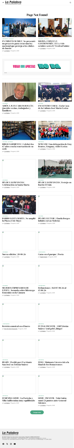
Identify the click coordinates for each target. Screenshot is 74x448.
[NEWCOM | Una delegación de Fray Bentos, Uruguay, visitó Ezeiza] (55, 130)
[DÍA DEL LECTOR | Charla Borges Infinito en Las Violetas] (55, 204)
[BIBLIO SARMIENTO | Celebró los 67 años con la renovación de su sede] (19, 130)
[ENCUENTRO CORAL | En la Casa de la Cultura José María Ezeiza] (55, 92)
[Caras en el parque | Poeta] (55, 240)
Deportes (5, 38)
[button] (3, 2)
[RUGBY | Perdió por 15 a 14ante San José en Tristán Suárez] (19, 348)
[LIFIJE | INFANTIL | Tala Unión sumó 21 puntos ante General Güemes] (55, 384)
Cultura (41, 38)
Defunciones (42, 285)
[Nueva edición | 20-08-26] (19, 240)
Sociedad (11, 38)
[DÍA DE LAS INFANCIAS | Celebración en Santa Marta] (19, 168)
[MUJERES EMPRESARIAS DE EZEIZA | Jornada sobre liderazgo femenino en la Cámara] (19, 274)
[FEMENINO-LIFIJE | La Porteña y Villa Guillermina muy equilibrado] (19, 384)
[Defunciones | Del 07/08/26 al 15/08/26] (55, 274)
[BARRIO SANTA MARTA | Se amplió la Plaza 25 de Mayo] (19, 204)
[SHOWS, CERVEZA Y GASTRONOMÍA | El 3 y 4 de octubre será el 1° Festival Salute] (55, 27)
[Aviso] (37, 66)
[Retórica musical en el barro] (19, 312)
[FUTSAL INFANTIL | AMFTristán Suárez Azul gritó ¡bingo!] (55, 312)
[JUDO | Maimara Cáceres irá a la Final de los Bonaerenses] (55, 348)
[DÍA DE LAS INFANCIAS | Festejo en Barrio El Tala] (55, 168)
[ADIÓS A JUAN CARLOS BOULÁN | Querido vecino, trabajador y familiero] (19, 92)
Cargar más (37, 412)
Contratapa (42, 252)
